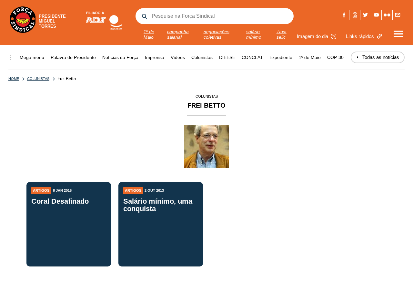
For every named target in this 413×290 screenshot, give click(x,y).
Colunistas (202, 57)
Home (13, 79)
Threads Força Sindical (354, 15)
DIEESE (227, 57)
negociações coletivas (216, 34)
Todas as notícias (377, 57)
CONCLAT (252, 57)
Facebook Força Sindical (344, 15)
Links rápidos (360, 36)
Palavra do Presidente (73, 57)
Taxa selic (282, 34)
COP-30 (335, 57)
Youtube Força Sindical (376, 15)
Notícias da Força (120, 57)
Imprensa (154, 57)
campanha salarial (178, 34)
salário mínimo (253, 34)
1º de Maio (149, 34)
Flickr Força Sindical (387, 15)
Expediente (280, 57)
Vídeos (178, 57)
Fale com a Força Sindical (398, 15)
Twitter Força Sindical (365, 15)
